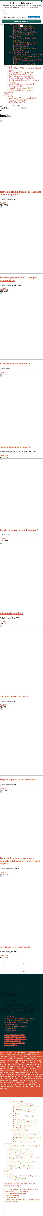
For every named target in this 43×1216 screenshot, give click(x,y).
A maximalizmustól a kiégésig (15, 447)
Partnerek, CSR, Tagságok (18, 1178)
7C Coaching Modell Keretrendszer (21, 1150)
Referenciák (8, 1174)
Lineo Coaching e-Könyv (14, 1035)
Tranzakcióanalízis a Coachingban (21, 1154)
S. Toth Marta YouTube (17, 1180)
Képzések (7, 1100)
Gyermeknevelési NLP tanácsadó (16, 1022)
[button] (21, 3)
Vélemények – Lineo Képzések (24, 1142)
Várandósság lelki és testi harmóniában (22, 1162)
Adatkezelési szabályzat (12, 1041)
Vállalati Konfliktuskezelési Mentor (16, 1020)
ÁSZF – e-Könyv (10, 1045)
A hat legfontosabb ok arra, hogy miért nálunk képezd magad (26, 1135)
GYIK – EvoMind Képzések (14, 1043)
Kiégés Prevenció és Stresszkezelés (21, 1166)
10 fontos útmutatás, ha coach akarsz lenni (28, 1132)
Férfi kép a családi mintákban (15, 363)
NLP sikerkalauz (10, 1028)
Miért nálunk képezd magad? (19, 1130)
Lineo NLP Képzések (12, 1195)
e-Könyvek (8, 1144)
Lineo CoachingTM (16, 1102)
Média (6, 1172)
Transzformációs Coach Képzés (24, 1104)
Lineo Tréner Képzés (11, 1197)
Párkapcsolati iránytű (11, 1024)
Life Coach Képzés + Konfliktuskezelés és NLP (21, 1189)
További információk (34, 17)
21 (24, 969)
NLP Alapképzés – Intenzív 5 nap (25, 1110)
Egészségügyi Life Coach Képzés (16, 1191)
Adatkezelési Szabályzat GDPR (15, 1039)
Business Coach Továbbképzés (24, 1112)
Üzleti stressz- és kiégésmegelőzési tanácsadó (20, 1018)
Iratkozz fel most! (21, 21)
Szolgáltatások (9, 1170)
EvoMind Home (10, 1030)
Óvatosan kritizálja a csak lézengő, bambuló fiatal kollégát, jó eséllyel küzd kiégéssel (20, 861)
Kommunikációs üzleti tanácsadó (15, 1026)
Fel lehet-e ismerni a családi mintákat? (19, 530)
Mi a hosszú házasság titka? (14, 696)
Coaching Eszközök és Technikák (20, 1152)
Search (24, 108)
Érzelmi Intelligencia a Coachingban (21, 1156)
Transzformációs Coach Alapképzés (25, 1106)
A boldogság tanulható (11, 613)
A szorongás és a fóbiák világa (15, 947)
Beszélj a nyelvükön (16, 1164)
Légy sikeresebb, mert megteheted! (21, 1168)
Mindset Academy (15, 1114)
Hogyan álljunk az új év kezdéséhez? (18, 779)
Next (23, 971)
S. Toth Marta (9, 1016)
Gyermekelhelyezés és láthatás (15, 1037)
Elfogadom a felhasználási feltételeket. (15, 17)
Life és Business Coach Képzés (24, 1108)
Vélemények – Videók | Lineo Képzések (23, 1176)
